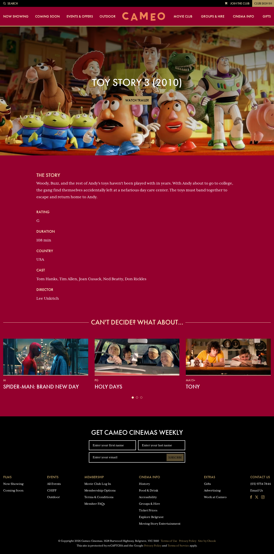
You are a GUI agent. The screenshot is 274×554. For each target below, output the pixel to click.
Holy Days (108, 386)
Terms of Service (178, 545)
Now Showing (15, 16)
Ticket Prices (148, 510)
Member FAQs (94, 503)
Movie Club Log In (97, 483)
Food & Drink (148, 490)
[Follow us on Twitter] (256, 497)
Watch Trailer (137, 100)
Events (52, 477)
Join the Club (239, 3)
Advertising (212, 490)
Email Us (256, 490)
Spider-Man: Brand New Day (41, 386)
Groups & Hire (212, 16)
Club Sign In (263, 3)
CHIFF (52, 490)
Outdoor (108, 16)
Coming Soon (47, 16)
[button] (133, 397)
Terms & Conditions (98, 497)
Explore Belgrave (151, 517)
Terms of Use (169, 540)
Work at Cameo (215, 497)
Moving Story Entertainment (159, 523)
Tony (193, 386)
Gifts (267, 16)
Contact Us (260, 477)
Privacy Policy (187, 540)
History (144, 483)
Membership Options (100, 490)
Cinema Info (243, 16)
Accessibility (148, 497)
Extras (209, 477)
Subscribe (175, 457)
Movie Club (183, 16)
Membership (94, 477)
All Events (54, 483)
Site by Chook (207, 540)
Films (7, 477)
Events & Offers (80, 16)
